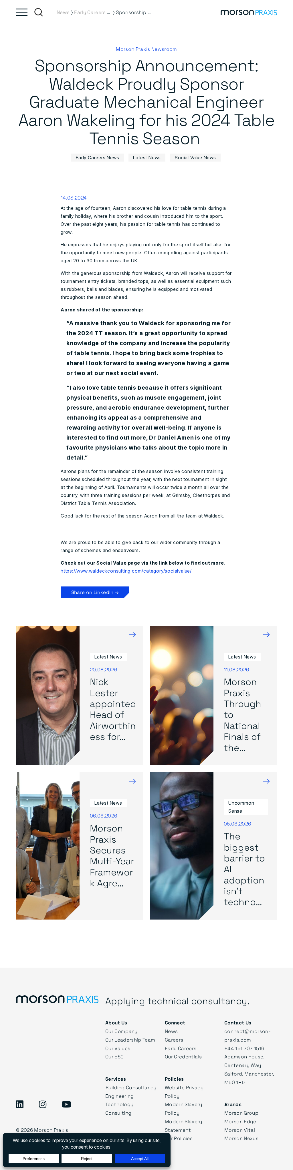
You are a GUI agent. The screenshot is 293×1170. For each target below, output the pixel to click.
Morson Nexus (241, 1138)
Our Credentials (183, 1056)
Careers (174, 1039)
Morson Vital (239, 1130)
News (171, 1031)
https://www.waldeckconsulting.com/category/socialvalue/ (126, 571)
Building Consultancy (131, 1087)
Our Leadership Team (130, 1039)
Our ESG (114, 1056)
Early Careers (180, 1048)
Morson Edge (240, 1121)
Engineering (119, 1096)
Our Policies (179, 1138)
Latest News (147, 157)
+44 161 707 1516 (244, 1048)
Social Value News (195, 157)
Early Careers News (97, 157)
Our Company (121, 1031)
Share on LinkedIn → (95, 592)
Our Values (117, 1048)
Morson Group (241, 1112)
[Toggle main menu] (21, 12)
